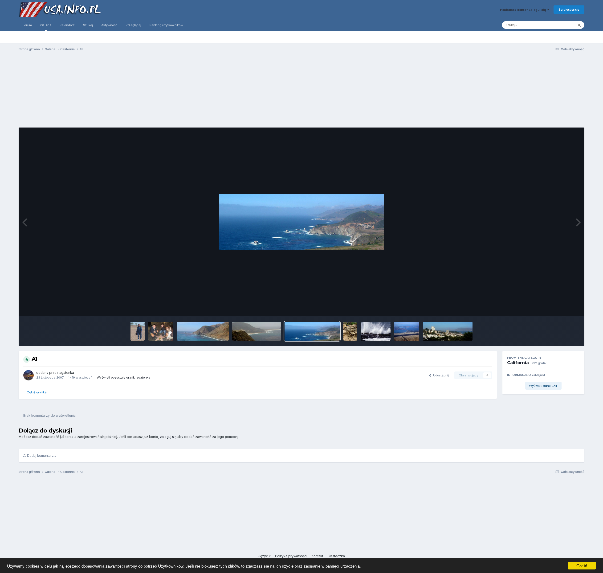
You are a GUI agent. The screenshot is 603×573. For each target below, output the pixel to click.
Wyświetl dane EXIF (543, 385)
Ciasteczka (336, 556)
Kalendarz (67, 25)
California (518, 362)
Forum (27, 25)
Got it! (581, 566)
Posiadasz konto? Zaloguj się (523, 10)
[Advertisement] (301, 91)
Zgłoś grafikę (37, 392)
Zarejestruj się (568, 9)
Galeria (45, 25)
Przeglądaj (133, 25)
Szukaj (88, 25)
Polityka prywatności (291, 556)
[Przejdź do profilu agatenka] (28, 375)
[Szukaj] (579, 25)
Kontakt (317, 556)
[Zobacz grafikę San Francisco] (406, 331)
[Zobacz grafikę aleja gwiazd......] (160, 331)
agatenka (66, 373)
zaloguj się (168, 437)
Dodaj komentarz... (41, 455)
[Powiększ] (301, 222)
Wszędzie (561, 25)
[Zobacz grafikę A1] (203, 331)
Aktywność (109, 25)
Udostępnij (440, 375)
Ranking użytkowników (166, 25)
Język (263, 556)
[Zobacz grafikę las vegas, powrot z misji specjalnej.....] (137, 331)
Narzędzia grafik (561, 307)
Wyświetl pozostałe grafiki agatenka (123, 377)
